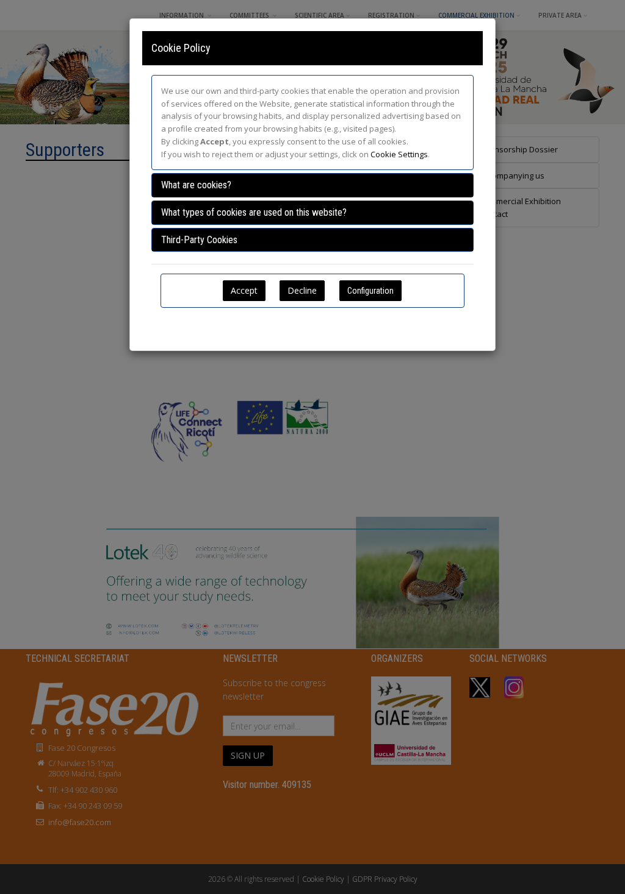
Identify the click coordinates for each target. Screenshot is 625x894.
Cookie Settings (399, 154)
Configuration (370, 291)
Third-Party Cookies (199, 240)
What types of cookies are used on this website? (254, 212)
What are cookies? (196, 185)
